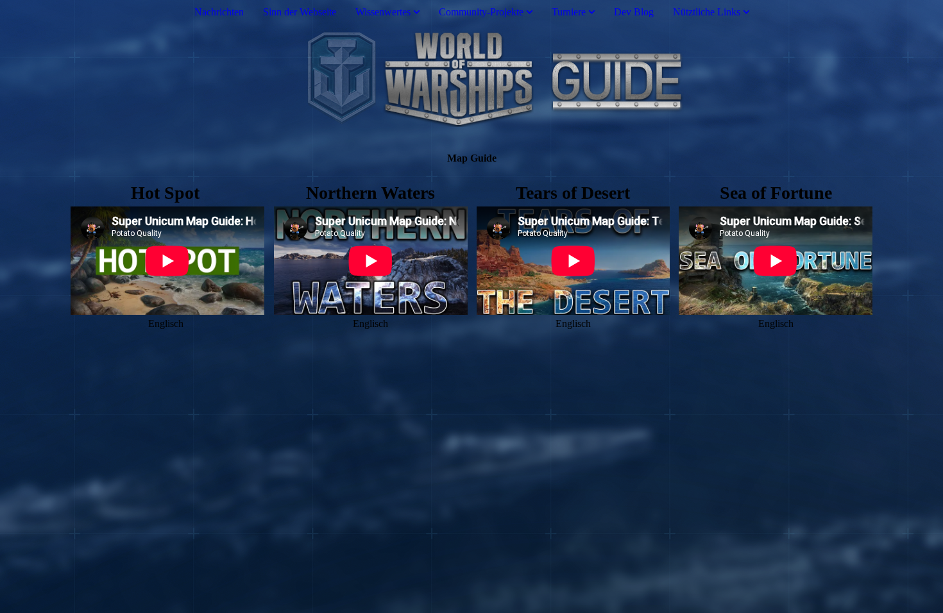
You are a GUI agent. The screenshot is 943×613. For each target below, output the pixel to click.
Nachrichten (219, 11)
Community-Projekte (481, 11)
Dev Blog (634, 11)
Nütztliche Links (706, 11)
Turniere (569, 11)
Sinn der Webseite (299, 11)
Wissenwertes (383, 11)
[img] (471, 79)
